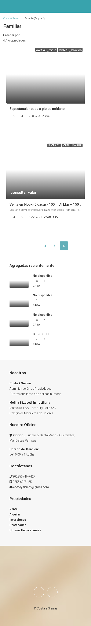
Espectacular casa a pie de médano (37, 109)
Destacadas (18, 525)
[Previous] (26, 245)
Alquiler (15, 514)
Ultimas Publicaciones (25, 530)
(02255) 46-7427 (24, 476)
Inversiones (18, 519)
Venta (14, 509)
